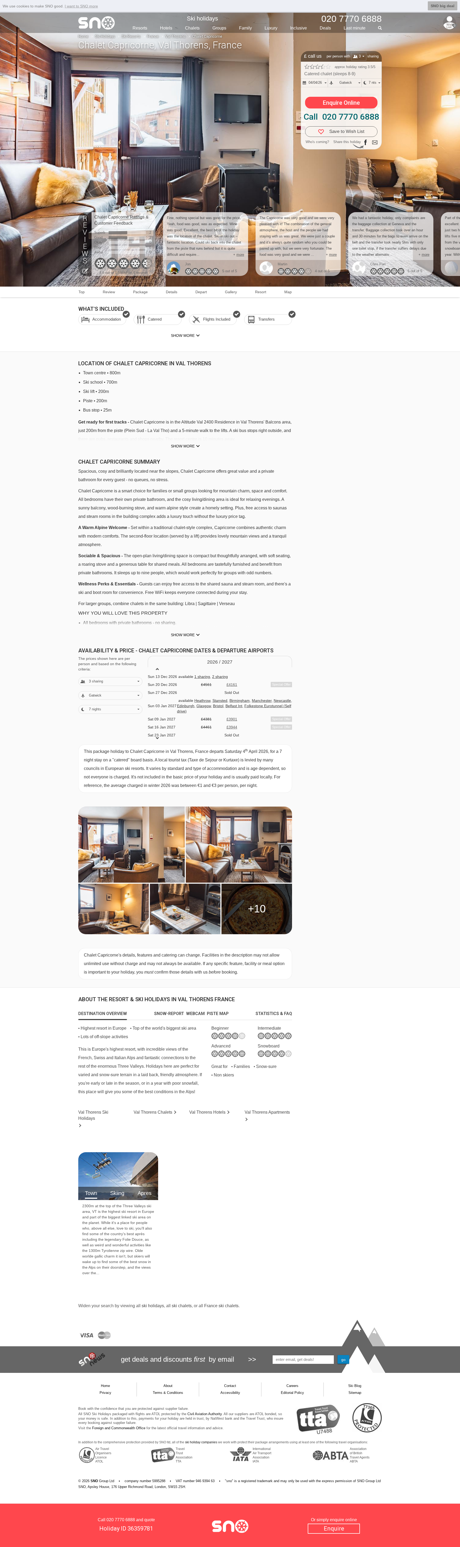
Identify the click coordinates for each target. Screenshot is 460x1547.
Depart (201, 292)
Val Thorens (175, 36)
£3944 (232, 727)
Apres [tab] (144, 1193)
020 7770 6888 (120, 1519)
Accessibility (230, 1393)
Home (83, 36)
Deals (325, 28)
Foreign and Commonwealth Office (118, 1428)
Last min (354, 28)
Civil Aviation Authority (204, 1414)
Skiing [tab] (117, 1193)
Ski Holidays (105, 36)
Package (140, 292)
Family (245, 28)
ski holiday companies (201, 1442)
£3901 (232, 719)
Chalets (192, 28)
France (153, 36)
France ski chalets (221, 1305)
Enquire (334, 1528)
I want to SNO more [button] (81, 6)
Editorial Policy (292, 1393)
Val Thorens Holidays (93, 1115)
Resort (260, 292)
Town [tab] (91, 1193)
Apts (267, 1112)
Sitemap (354, 1393)
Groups (219, 28)
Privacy (105, 1393)
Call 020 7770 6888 (341, 117)
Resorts (140, 28)
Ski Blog (354, 1386)
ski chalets (182, 1305)
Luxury (271, 28)
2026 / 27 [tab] (219, 662)
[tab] (102, 1013)
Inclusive (298, 28)
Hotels (166, 28)
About (167, 1386)
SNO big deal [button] (442, 6)
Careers (292, 1386)
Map (288, 292)
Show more (183, 446)
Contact (230, 1386)
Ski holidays (202, 18)
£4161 (232, 684)
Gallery (231, 292)
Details (171, 292)
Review (109, 292)
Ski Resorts (131, 36)
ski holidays (153, 1305)
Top (82, 292)
